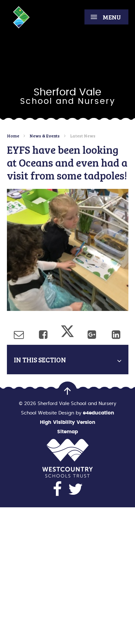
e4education (98, 413)
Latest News (82, 136)
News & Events (45, 136)
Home (13, 136)
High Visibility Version (67, 422)
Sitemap (67, 432)
